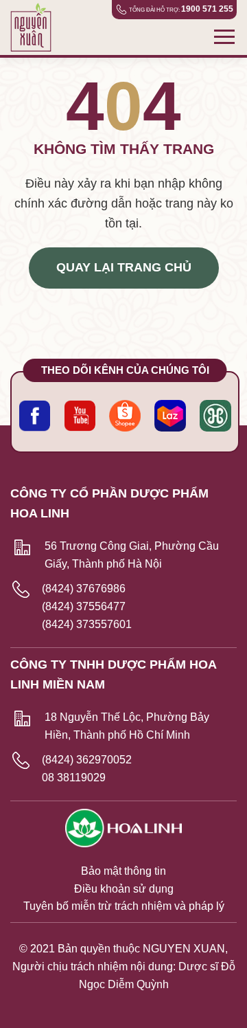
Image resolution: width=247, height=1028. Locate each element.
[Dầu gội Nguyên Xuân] (36, 27)
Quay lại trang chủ (123, 267)
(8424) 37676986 (84, 588)
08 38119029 (74, 777)
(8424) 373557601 (87, 624)
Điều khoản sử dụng (124, 889)
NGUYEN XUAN (184, 948)
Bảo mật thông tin (123, 871)
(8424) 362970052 (87, 760)
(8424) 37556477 (84, 606)
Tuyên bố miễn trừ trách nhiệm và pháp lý (123, 906)
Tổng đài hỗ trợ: (181, 9)
